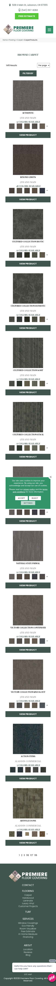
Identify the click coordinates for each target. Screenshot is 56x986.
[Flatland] (42, 190)
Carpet (20, 40)
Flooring (12, 40)
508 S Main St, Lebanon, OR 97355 (30, 5)
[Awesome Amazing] (34, 834)
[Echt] (19, 126)
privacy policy (29, 489)
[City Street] (43, 769)
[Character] (19, 255)
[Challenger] (28, 610)
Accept (21, 498)
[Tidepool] (28, 739)
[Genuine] (27, 126)
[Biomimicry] (28, 224)
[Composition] (34, 255)
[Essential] (19, 512)
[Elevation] (27, 190)
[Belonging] (11, 512)
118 (35, 855)
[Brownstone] (28, 769)
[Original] (42, 512)
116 (27, 855)
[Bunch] (19, 383)
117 (31, 855)
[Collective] (27, 255)
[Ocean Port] (20, 769)
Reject (35, 498)
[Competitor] (27, 641)
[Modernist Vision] (27, 834)
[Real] (42, 126)
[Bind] (28, 352)
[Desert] (19, 190)
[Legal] (34, 126)
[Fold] (27, 383)
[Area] (28, 159)
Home (5, 40)
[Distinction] (42, 255)
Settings (28, 503)
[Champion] (19, 641)
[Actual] (28, 95)
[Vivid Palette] (42, 834)
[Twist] (42, 383)
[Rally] (34, 641)
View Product (28, 135)
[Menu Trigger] (49, 29)
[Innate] (34, 512)
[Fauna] (34, 190)
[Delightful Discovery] (28, 803)
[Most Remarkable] (19, 834)
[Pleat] (34, 383)
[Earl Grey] (35, 769)
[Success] (42, 641)
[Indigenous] (27, 512)
